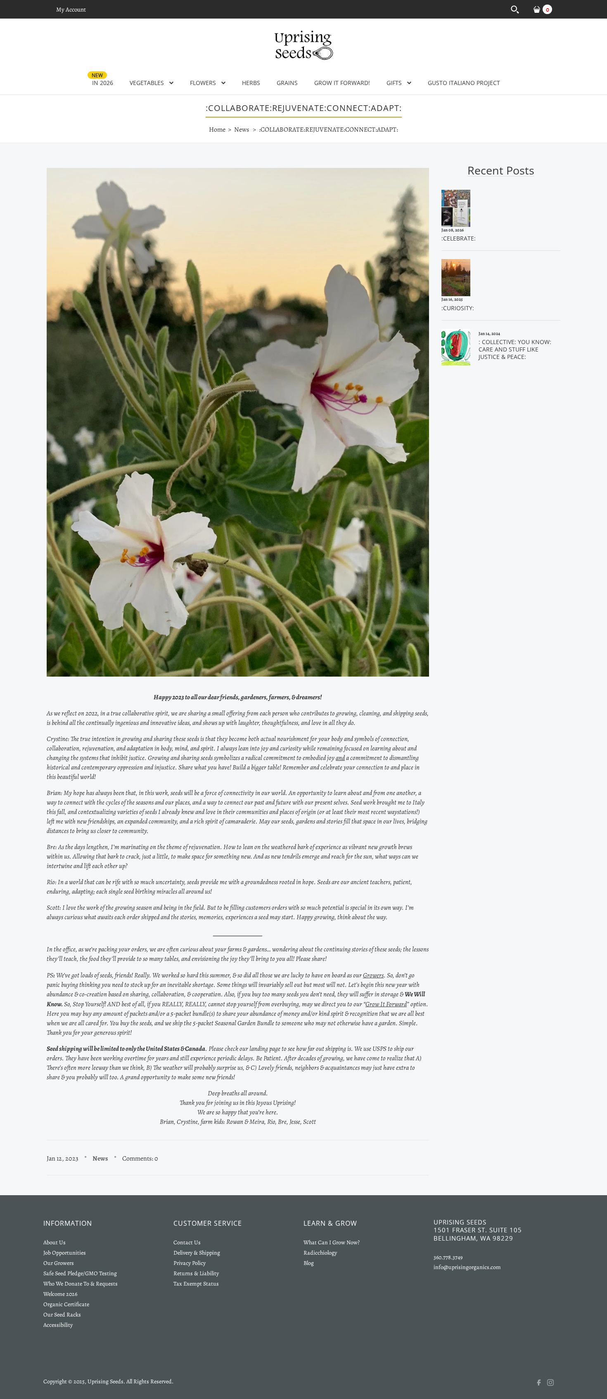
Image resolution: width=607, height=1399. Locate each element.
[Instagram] (555, 1382)
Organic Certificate (66, 1304)
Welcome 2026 (60, 1294)
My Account (71, 9)
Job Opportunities (64, 1253)
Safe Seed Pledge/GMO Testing (80, 1273)
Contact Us (187, 1242)
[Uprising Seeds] (303, 44)
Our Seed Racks (62, 1315)
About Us (54, 1242)
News (100, 1158)
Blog (309, 1263)
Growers (373, 975)
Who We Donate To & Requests (80, 1284)
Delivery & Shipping (196, 1253)
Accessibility (58, 1325)
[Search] (514, 9)
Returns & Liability (196, 1273)
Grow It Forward (386, 1004)
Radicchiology (320, 1253)
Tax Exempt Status (196, 1284)
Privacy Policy (189, 1263)
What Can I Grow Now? (332, 1242)
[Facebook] (541, 1382)
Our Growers (58, 1263)
